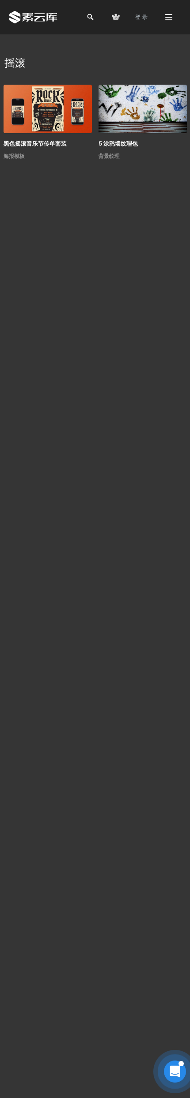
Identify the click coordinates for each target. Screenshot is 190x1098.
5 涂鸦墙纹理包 (118, 143)
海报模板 (14, 156)
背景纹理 (109, 156)
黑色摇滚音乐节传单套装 (35, 143)
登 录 (141, 17)
